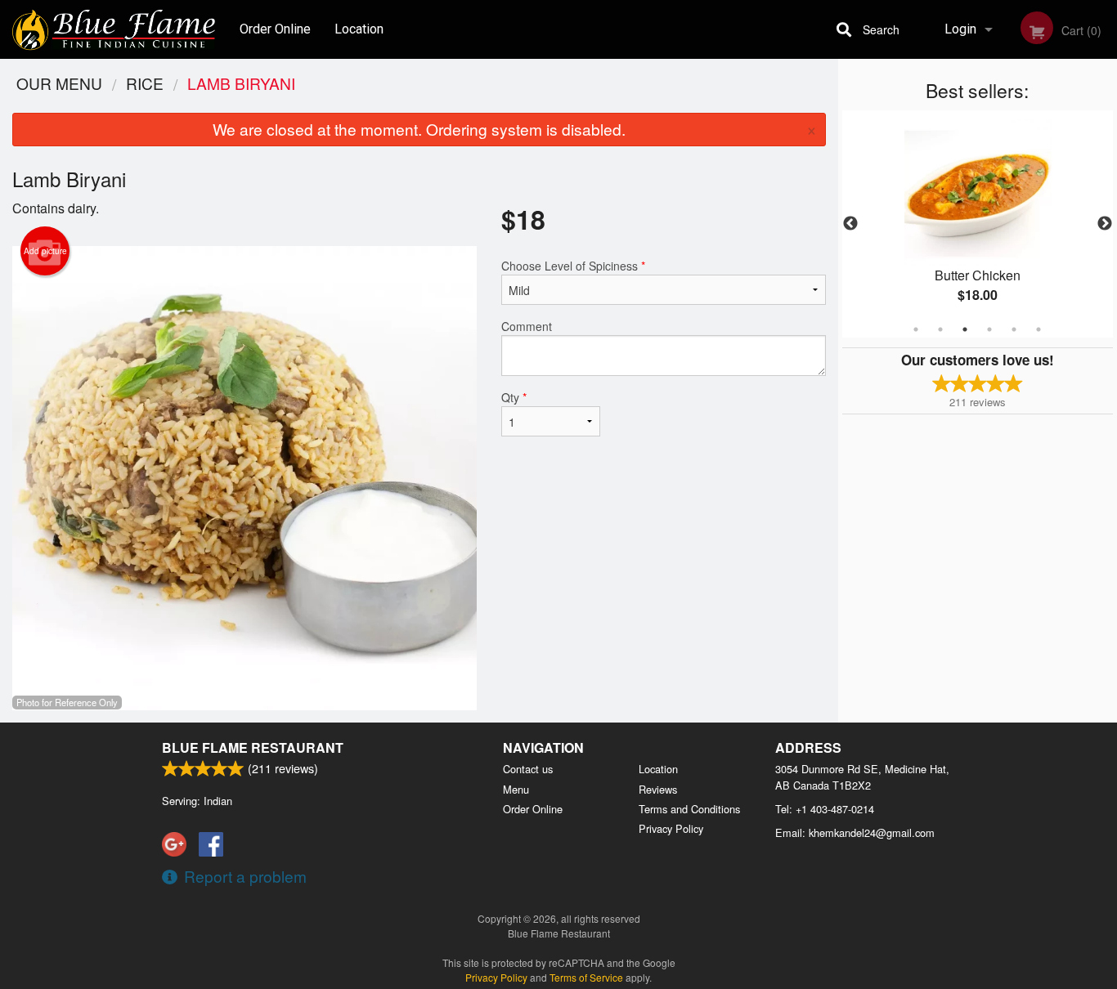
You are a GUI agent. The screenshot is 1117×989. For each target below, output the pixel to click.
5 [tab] (1014, 329)
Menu (516, 789)
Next (1105, 224)
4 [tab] (989, 329)
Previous (850, 224)
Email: (855, 832)
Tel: (824, 809)
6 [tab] (1038, 329)
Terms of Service (586, 977)
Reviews (658, 789)
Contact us (528, 768)
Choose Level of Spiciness (573, 265)
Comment (526, 326)
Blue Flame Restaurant (252, 747)
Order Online (275, 29)
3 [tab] (965, 329)
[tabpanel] (978, 223)
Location (359, 29)
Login (960, 29)
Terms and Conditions (689, 809)
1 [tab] (916, 329)
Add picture (45, 251)
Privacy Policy (671, 828)
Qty (514, 397)
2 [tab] (940, 329)
